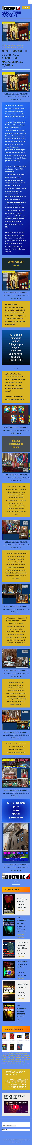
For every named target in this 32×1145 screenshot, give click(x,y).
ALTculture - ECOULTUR (16, 45)
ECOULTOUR (15, 360)
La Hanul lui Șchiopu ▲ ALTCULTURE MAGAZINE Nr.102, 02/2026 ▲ (15, 1072)
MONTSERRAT (26, 1059)
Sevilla (21, 1064)
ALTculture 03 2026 (7, 47)
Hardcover (20, 934)
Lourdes (18, 1059)
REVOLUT (16, 350)
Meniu (27, 7)
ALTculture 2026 (18, 47)
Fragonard (11, 1059)
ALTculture (5, 45)
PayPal (16, 810)
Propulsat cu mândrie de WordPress (14, 1140)
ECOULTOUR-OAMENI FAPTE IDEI (16, 1057)
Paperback (20, 910)
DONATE (4, 1130)
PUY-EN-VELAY (19, 1062)
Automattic (18, 1142)
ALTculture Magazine (11, 13)
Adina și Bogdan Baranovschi (18, 1053)
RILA (25, 1062)
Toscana (27, 1064)
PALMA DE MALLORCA (8, 1062)
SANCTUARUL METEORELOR (10, 1064)
